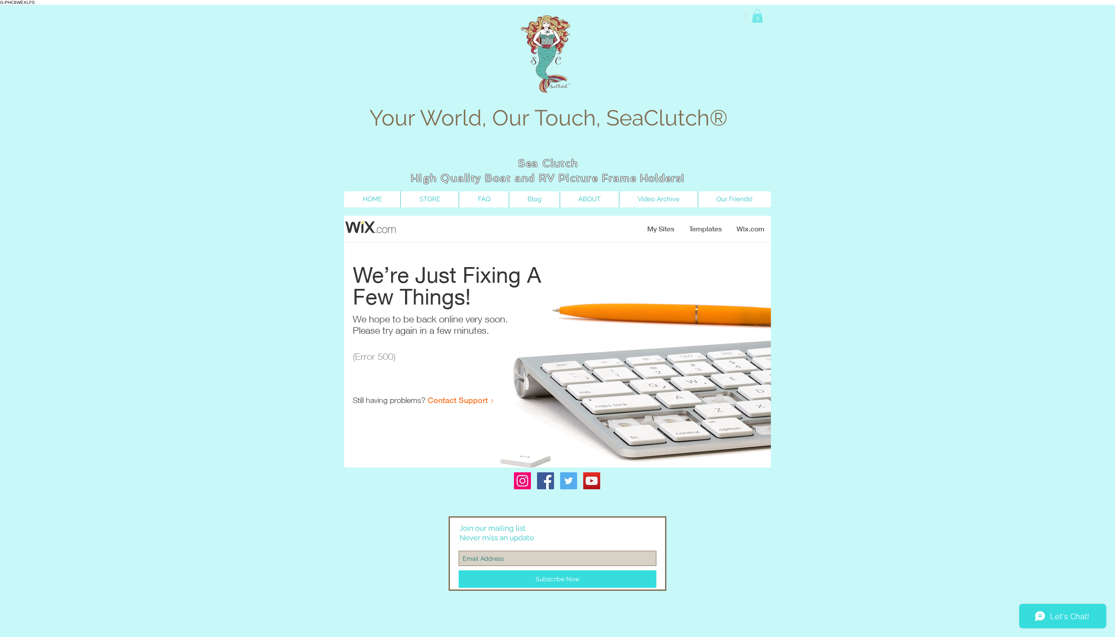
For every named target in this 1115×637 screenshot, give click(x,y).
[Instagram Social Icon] (522, 480)
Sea (528, 163)
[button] (757, 16)
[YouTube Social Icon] (591, 480)
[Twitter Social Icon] (568, 480)
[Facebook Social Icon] (545, 480)
